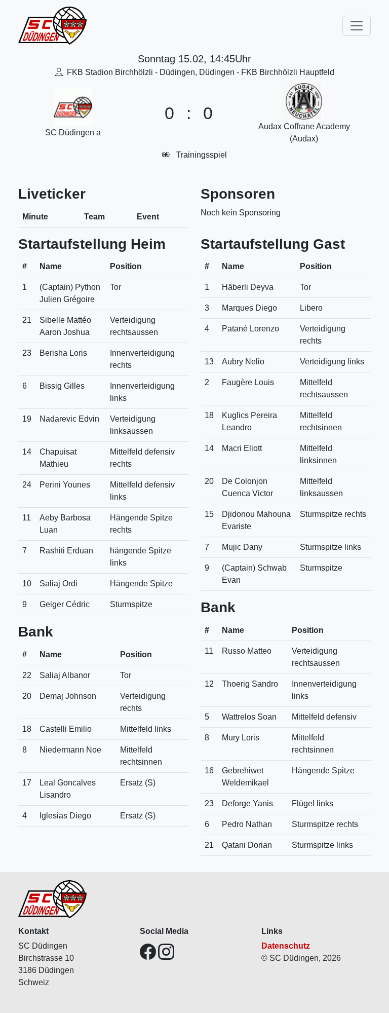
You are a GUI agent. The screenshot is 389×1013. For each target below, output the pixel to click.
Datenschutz (285, 946)
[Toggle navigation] (356, 26)
